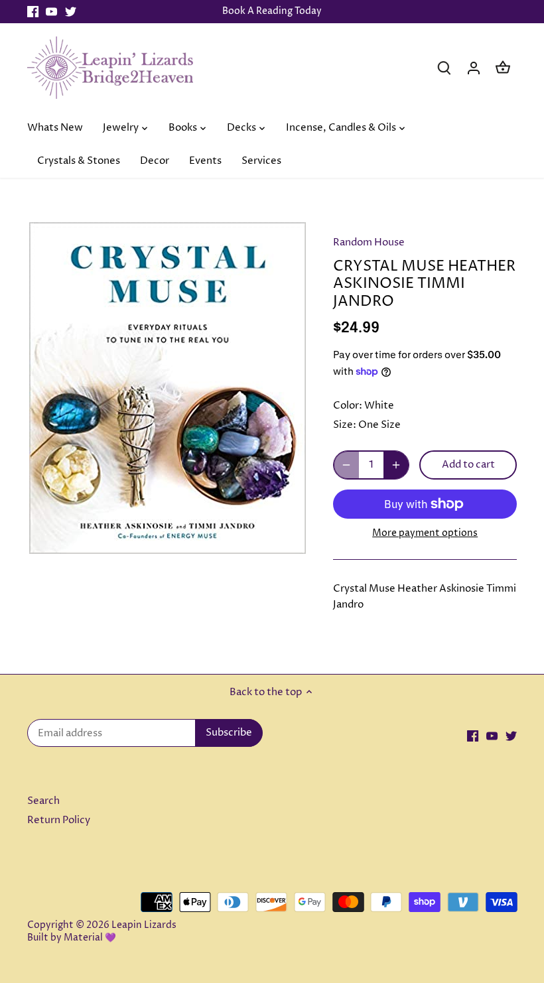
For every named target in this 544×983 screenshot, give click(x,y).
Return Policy (58, 820)
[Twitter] (70, 12)
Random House (369, 242)
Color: (347, 406)
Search (43, 801)
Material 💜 (90, 938)
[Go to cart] (503, 67)
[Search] (444, 67)
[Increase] (396, 465)
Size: (344, 425)
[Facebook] (32, 12)
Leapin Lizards (143, 925)
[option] (167, 388)
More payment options (425, 533)
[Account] (473, 67)
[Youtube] (51, 12)
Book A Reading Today (272, 11)
